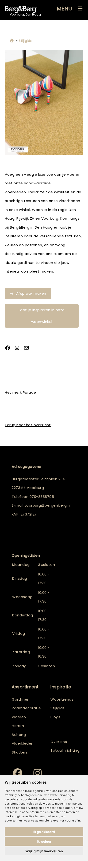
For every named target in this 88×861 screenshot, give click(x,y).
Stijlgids (57, 708)
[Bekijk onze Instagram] (18, 348)
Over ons (58, 741)
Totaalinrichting (63, 750)
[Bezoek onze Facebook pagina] (9, 348)
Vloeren (19, 716)
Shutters (20, 752)
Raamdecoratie (26, 708)
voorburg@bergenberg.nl (47, 505)
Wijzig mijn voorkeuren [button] (44, 851)
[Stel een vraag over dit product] (28, 348)
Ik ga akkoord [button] (44, 832)
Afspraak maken (31, 293)
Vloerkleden (23, 743)
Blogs (55, 716)
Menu (64, 8)
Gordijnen (21, 699)
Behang (19, 734)
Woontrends (61, 699)
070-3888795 (42, 496)
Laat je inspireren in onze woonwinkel (42, 315)
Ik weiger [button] (44, 841)
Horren (18, 725)
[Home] (11, 41)
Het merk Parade (20, 392)
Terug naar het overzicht (28, 424)
